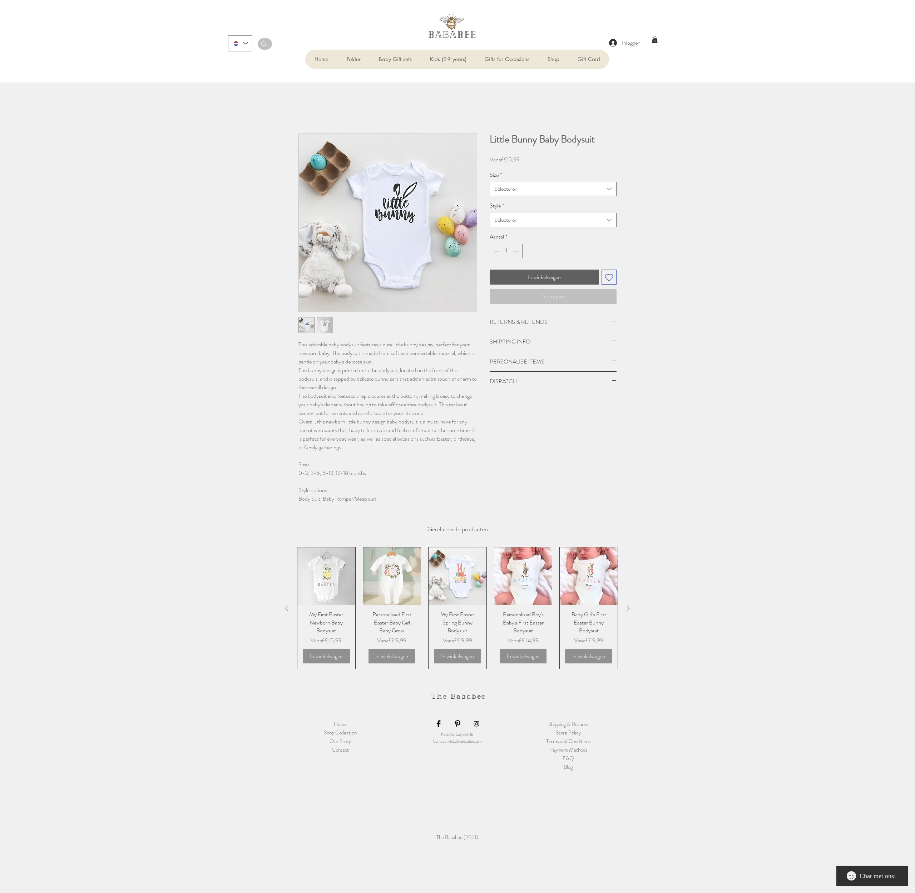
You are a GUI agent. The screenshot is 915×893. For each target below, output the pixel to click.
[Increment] (516, 251)
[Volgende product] (628, 608)
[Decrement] (496, 251)
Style (497, 206)
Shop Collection (340, 733)
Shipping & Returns (568, 725)
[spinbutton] (506, 251)
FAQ (568, 759)
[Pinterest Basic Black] (457, 724)
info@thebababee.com (464, 742)
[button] (353, 59)
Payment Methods (568, 750)
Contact (340, 750)
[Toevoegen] (609, 277)
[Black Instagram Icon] (476, 724)
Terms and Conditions (568, 742)
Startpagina (311, 108)
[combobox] (553, 189)
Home (340, 725)
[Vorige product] (286, 608)
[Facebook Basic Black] (438, 724)
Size (496, 175)
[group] (457, 608)
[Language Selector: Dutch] (240, 43)
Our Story (340, 742)
